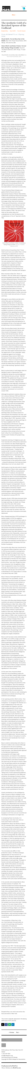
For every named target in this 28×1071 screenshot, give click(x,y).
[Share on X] (2, 1024)
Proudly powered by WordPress (9, 1066)
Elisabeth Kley (4, 31)
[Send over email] (9, 1024)
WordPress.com (17, 1068)
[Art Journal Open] (14, 8)
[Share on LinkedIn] (13, 1024)
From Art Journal (21, 31)
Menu (13, 15)
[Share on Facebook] (6, 1024)
